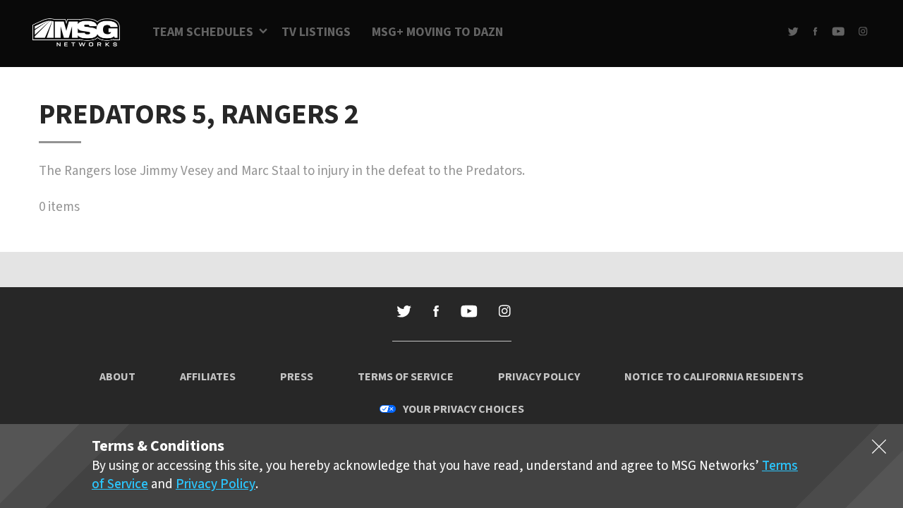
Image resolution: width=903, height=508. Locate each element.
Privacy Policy (539, 377)
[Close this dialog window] (879, 449)
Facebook (815, 31)
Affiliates (208, 377)
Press (296, 377)
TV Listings (316, 32)
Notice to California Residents (714, 377)
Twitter (793, 31)
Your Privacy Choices (463, 409)
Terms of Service (406, 377)
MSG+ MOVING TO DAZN (437, 32)
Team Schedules (202, 32)
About (117, 377)
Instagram (863, 31)
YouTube (838, 31)
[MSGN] (76, 33)
